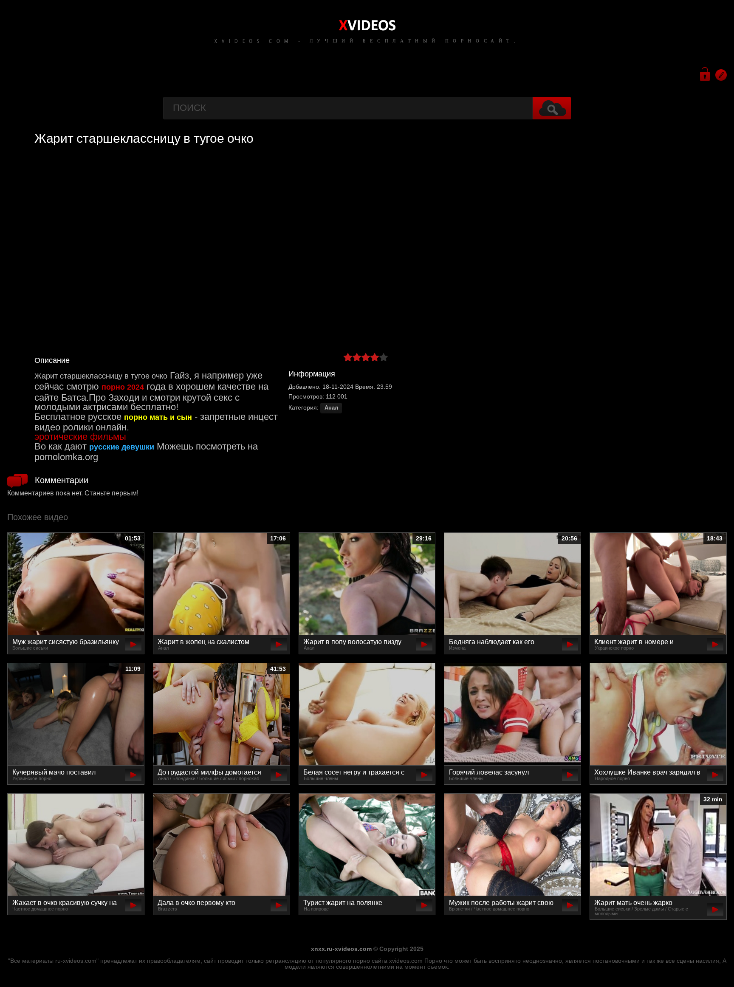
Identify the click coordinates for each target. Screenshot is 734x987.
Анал (331, 408)
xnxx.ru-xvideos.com (341, 948)
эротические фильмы (80, 436)
